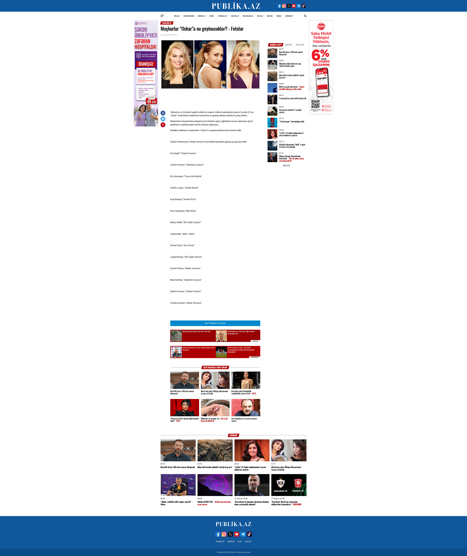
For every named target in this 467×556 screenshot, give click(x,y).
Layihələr (288, 16)
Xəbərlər (230, 541)
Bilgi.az (260, 16)
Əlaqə (239, 541)
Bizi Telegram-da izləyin (215, 323)
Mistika (270, 16)
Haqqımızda (220, 541)
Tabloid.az (235, 16)
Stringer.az (222, 16)
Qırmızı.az (201, 16)
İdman (279, 16)
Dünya (211, 16)
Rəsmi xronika (189, 16)
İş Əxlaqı (248, 541)
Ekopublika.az (248, 16)
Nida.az (177, 16)
